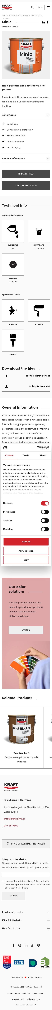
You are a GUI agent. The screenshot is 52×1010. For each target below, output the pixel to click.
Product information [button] (13, 158)
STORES (26, 630)
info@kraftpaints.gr (14, 818)
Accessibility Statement (26, 1005)
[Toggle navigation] (48, 7)
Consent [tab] (9, 455)
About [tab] (43, 455)
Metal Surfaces (37, 16)
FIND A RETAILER (26, 173)
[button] (44, 21)
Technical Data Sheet (38, 375)
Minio (7, 18)
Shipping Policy (33, 999)
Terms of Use (38, 993)
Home (4, 16)
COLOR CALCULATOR (26, 185)
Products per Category (18, 16)
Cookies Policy (18, 999)
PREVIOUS (7, 26)
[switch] (45, 512)
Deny (26, 560)
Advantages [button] (9, 114)
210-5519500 (11, 825)
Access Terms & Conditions (18, 993)
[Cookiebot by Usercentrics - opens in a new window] (37, 448)
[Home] (6, 7)
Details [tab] (26, 455)
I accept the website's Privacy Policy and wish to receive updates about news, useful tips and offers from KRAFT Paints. (27, 884)
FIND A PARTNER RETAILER (28, 843)
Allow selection (26, 551)
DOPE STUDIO (35, 977)
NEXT (15, 26)
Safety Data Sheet (39, 386)
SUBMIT (13, 895)
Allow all (26, 541)
